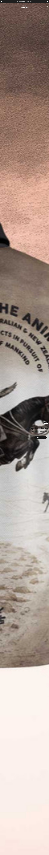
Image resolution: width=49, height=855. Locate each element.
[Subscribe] (42, 841)
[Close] (44, 831)
